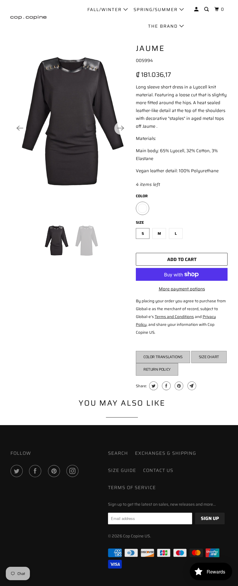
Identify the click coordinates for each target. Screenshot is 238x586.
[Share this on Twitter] (153, 385)
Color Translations (163, 357)
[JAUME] (70, 128)
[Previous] (19, 128)
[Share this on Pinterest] (178, 385)
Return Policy (157, 369)
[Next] (120, 128)
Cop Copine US (136, 536)
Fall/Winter (105, 9)
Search (118, 453)
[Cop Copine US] (28, 17)
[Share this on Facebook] (166, 385)
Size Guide (122, 470)
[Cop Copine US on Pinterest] (55, 471)
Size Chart (209, 357)
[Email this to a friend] (191, 385)
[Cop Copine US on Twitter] (17, 471)
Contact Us (158, 470)
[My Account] (197, 9)
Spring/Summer (156, 9)
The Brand (163, 26)
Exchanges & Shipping (165, 453)
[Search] (207, 9)
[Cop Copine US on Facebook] (36, 471)
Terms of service (132, 487)
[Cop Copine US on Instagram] (73, 471)
